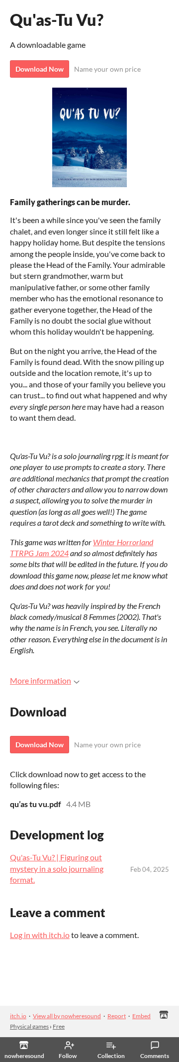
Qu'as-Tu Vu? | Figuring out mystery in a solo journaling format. (56, 868)
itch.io (18, 1016)
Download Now (39, 69)
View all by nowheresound (67, 1016)
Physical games (29, 1026)
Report (116, 1016)
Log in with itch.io (40, 935)
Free (59, 1026)
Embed (141, 1016)
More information (40, 680)
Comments (154, 1056)
